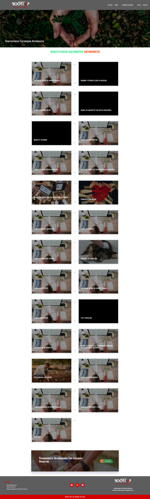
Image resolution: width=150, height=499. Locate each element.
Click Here (107, 461)
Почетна (110, 5)
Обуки (116, 5)
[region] (75, 28)
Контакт (145, 5)
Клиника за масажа (127, 5)
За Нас (139, 5)
